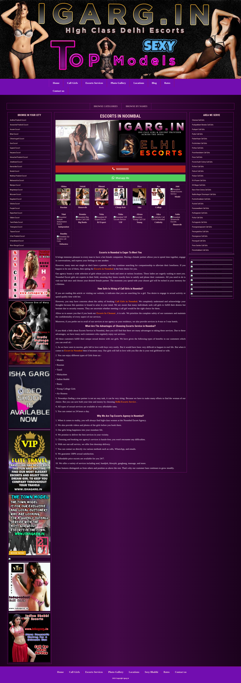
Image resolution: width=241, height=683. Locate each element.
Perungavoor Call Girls (199, 236)
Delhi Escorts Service (126, 402)
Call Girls (72, 83)
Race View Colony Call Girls (201, 190)
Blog (154, 83)
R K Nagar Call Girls (198, 185)
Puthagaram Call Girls (199, 213)
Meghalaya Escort (16, 190)
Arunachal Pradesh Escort (19, 125)
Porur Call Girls (197, 157)
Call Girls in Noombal (126, 301)
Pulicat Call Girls (198, 171)
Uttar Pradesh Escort (17, 236)
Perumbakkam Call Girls (200, 250)
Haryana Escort (15, 153)
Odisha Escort (15, 204)
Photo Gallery (118, 83)
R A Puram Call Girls (199, 180)
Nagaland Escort (16, 199)
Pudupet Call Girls (198, 129)
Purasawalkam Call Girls (200, 208)
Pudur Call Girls (197, 134)
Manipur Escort (15, 185)
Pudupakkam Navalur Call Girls (202, 125)
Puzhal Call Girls (197, 204)
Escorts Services (94, 83)
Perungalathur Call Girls (200, 232)
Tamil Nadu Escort (16, 222)
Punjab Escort (15, 208)
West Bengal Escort (17, 245)
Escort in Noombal (73, 350)
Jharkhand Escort (16, 162)
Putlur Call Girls (197, 218)
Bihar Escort (14, 134)
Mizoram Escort (15, 194)
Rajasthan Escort (16, 213)
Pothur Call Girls (197, 148)
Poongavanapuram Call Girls (202, 227)
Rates (167, 83)
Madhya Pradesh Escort (18, 176)
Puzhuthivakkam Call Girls (201, 199)
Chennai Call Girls (198, 120)
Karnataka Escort (16, 167)
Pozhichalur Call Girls (199, 143)
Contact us (58, 90)
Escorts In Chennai (106, 313)
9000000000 (122, 169)
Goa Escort (14, 143)
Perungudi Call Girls (199, 241)
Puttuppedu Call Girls (199, 222)
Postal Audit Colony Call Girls (202, 162)
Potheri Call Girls (198, 167)
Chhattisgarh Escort (17, 139)
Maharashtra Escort (17, 180)
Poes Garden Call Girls (200, 245)
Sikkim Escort (15, 218)
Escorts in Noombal (103, 269)
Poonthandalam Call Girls (201, 153)
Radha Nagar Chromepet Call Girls (204, 194)
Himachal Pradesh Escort (19, 157)
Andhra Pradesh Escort (18, 120)
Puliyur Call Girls (197, 176)
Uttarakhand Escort (17, 241)
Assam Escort (15, 129)
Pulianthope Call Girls (199, 139)
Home (56, 83)
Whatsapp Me (122, 178)
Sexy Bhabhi (151, 672)
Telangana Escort (16, 227)
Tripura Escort (15, 232)
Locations (139, 83)
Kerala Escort (14, 171)
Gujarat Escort (15, 148)
